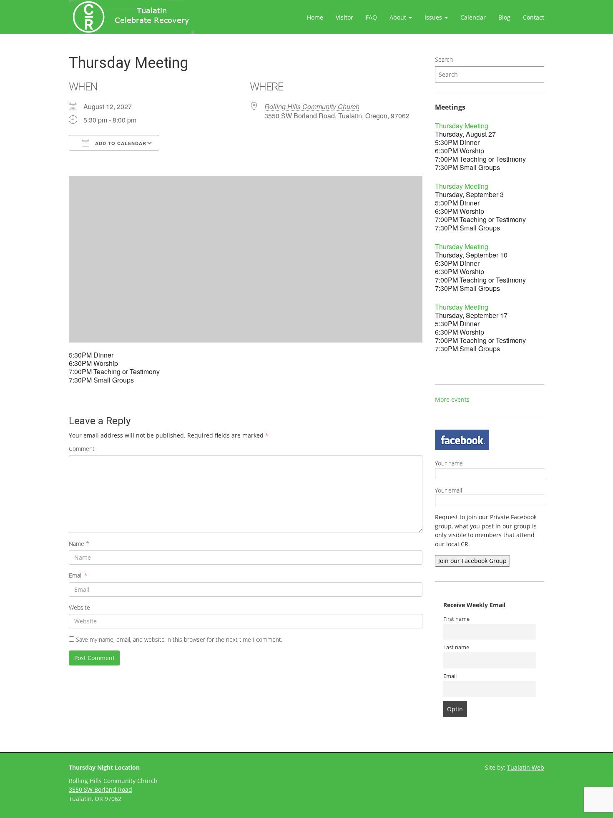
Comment (82, 449)
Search (444, 59)
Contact (533, 17)
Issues (434, 17)
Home (315, 17)
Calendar (473, 17)
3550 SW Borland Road (100, 789)
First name (456, 619)
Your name (449, 463)
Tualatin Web (525, 767)
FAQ (371, 17)
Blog (504, 17)
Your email (448, 490)
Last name (456, 647)
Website (79, 607)
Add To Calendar (119, 143)
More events (452, 399)
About (398, 17)
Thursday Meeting (461, 125)
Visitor (344, 17)
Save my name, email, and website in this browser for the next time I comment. (179, 639)
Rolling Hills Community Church (311, 106)
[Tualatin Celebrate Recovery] (131, 17)
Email (78, 575)
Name (79, 544)
